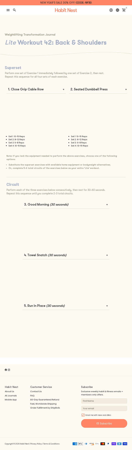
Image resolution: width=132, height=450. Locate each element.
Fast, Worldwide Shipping (43, 403)
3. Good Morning (46, 204)
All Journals (11, 395)
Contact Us (36, 391)
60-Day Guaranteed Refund (44, 399)
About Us (9, 391)
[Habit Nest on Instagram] (9, 370)
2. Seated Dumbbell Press (89, 89)
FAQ (32, 395)
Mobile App (11, 399)
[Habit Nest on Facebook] (6, 370)
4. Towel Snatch (45, 255)
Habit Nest (24, 444)
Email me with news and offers (98, 415)
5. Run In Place (44, 306)
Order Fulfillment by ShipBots (45, 407)
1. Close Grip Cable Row (26, 89)
